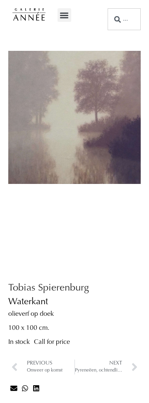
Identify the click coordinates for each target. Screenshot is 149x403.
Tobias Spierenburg (48, 288)
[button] (64, 15)
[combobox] (124, 19)
